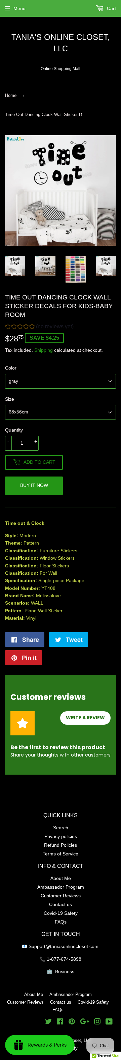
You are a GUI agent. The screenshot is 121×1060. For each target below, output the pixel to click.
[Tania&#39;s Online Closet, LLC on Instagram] (97, 1022)
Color (10, 368)
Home (10, 95)
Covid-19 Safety (61, 913)
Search (60, 827)
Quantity (14, 430)
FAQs (61, 922)
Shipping (43, 350)
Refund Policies (60, 845)
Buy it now (34, 485)
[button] (39, 327)
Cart (111, 8)
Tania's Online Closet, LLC (60, 43)
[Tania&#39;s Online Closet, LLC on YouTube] (109, 1022)
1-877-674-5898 (64, 959)
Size (9, 399)
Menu (19, 8)
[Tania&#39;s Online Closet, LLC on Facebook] (60, 1022)
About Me (60, 878)
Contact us (60, 904)
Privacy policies (60, 836)
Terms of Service (60, 853)
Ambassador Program (60, 887)
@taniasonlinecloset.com (72, 946)
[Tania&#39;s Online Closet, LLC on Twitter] (48, 1022)
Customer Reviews (61, 895)
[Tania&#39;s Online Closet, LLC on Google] (84, 1022)
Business (64, 971)
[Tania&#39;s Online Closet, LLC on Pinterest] (71, 1022)
